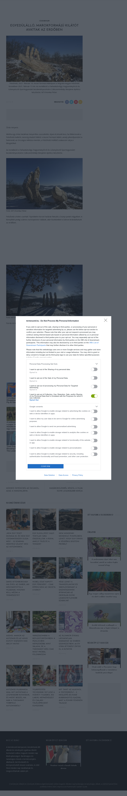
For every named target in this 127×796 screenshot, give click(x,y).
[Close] (106, 321)
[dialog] (63, 398)
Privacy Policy (77, 475)
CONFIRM (45, 466)
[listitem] (63, 364)
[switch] (94, 369)
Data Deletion (49, 475)
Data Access (63, 475)
